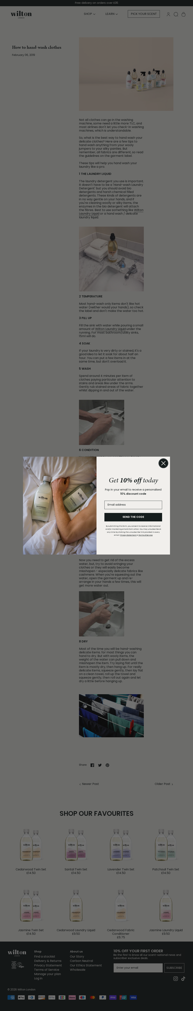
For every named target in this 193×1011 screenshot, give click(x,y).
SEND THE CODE (133, 517)
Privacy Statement (128, 535)
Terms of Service (146, 535)
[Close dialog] (163, 463)
